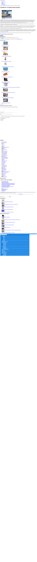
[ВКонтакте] (0, 35)
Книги (2, 2)
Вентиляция (4, 247)
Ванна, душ (3, 162)
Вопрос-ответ (3, 3)
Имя (1, 113)
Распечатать (4, 36)
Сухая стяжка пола (4, 152)
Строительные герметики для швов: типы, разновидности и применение (11, 219)
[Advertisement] (18, 130)
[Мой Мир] (2, 35)
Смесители (4, 244)
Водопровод (3, 161)
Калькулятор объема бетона (5, 181)
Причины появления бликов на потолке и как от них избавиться (10, 204)
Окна (3, 144)
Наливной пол (4, 154)
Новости (3, 250)
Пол (2, 150)
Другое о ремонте (4, 149)
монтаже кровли (3, 32)
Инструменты (4, 169)
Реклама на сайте (4, 189)
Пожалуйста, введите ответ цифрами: (5, 117)
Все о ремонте (4, 142)
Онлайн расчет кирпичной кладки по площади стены (8, 183)
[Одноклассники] (1, 35)
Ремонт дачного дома (5, 172)
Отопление (3, 164)
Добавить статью (4, 190)
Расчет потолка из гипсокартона (6, 185)
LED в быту (3, 167)
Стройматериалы (4, 253)
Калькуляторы (3, 4)
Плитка (3, 159)
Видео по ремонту (4, 176)
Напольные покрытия (5, 158)
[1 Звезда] (1, 37)
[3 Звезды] (7, 37)
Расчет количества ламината (5, 182)
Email (1, 114)
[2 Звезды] (4, 37)
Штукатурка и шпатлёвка (5, 241)
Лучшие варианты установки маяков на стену (7, 209)
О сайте (3, 188)
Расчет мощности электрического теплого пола (7, 186)
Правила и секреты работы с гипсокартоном (7, 201)
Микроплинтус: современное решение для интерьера (8, 222)
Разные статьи (4, 173)
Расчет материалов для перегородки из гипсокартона (8, 184)
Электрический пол (4, 156)
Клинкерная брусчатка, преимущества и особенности (8, 232)
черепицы (7, 29)
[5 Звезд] (12, 37)
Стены (3, 146)
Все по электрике (4, 165)
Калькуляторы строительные (6, 171)
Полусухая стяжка (5, 153)
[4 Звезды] (9, 37)
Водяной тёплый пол (5, 157)
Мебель (3, 148)
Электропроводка (4, 166)
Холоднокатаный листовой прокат (6, 227)
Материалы (3, 170)
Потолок (3, 145)
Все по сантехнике (4, 242)
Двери (3, 143)
